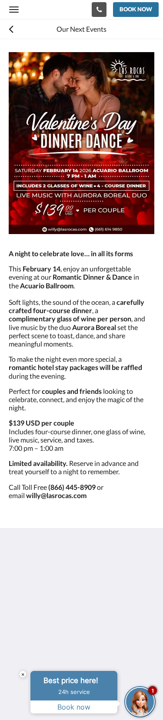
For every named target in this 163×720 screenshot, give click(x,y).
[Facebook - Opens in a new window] (17, 635)
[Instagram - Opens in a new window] (41, 635)
